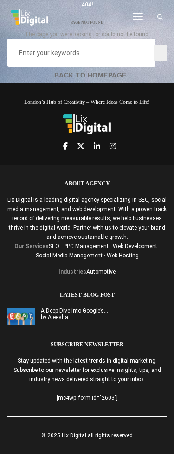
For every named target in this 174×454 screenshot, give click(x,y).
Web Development (135, 246)
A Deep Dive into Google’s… (74, 310)
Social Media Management (69, 255)
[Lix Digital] (29, 16)
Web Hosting (123, 255)
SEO (54, 246)
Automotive (101, 272)
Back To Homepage (89, 75)
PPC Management (86, 246)
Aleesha (58, 317)
